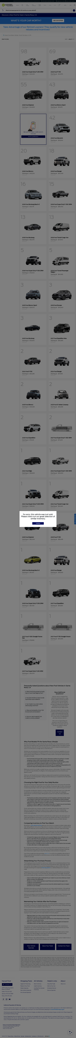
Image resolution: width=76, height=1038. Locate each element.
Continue (38, 523)
